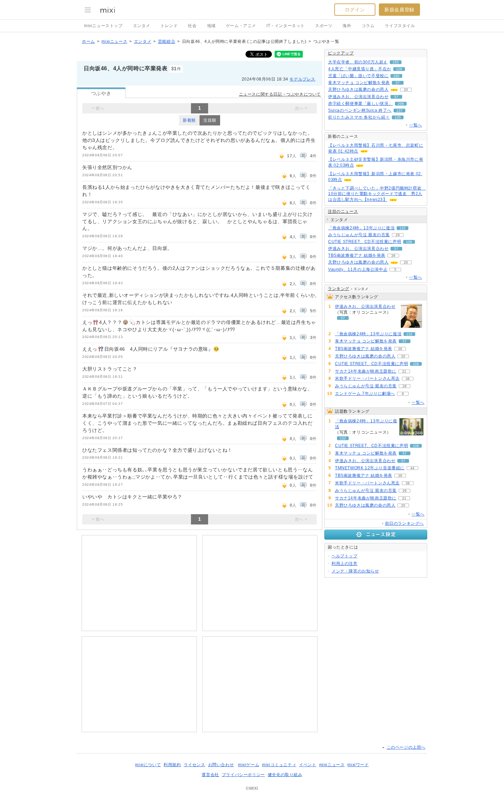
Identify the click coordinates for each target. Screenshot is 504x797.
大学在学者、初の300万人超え (358, 62)
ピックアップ (341, 53)
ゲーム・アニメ (241, 25)
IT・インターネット (285, 25)
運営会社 (210, 774)
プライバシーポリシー (243, 774)
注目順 (209, 120)
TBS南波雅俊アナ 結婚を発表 (356, 255)
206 (401, 104)
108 (409, 242)
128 (399, 69)
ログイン (355, 9)
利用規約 (172, 764)
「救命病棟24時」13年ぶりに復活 (361, 228)
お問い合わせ (221, 764)
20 (406, 90)
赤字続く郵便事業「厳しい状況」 (360, 103)
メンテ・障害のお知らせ (355, 571)
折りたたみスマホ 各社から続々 (359, 117)
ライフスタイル (400, 25)
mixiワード (358, 764)
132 (402, 228)
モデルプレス (302, 79)
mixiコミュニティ (279, 764)
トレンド (169, 25)
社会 (192, 25)
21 (404, 371)
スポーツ (323, 25)
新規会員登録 (399, 9)
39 (393, 255)
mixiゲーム (248, 764)
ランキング (338, 288)
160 (396, 76)
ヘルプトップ (345, 556)
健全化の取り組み (285, 774)
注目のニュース (343, 211)
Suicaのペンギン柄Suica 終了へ (360, 110)
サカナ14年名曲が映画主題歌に (365, 371)
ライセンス (194, 764)
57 (398, 83)
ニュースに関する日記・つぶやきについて (280, 94)
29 (398, 235)
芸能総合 (166, 41)
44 (412, 468)
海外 (347, 25)
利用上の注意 (345, 563)
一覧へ (415, 125)
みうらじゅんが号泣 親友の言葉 (359, 234)
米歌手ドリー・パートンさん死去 (367, 378)
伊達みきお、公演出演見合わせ (358, 96)
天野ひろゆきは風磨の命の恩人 (358, 89)
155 (396, 62)
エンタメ (141, 25)
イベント (307, 764)
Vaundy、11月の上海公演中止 (357, 269)
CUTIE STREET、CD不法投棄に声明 (364, 241)
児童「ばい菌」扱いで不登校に (358, 75)
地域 (211, 25)
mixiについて (148, 764)
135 (398, 117)
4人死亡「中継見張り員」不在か (359, 69)
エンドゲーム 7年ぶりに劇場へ (365, 393)
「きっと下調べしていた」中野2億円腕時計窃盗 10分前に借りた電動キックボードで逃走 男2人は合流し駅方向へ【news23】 (377, 194)
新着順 (189, 120)
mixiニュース (114, 41)
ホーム (88, 41)
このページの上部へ (406, 747)
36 (408, 379)
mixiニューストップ (103, 25)
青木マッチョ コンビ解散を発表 (359, 82)
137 (399, 110)
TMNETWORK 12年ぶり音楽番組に (370, 468)
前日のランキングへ (404, 523)
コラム (368, 25)
